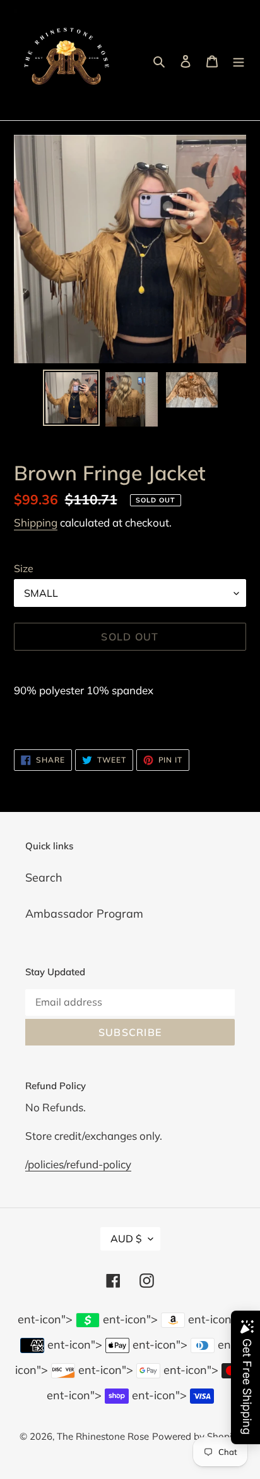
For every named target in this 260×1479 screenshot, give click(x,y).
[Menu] (238, 60)
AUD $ (126, 1238)
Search (43, 877)
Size (23, 568)
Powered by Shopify (196, 1436)
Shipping (35, 522)
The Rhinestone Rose (103, 1436)
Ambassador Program (84, 913)
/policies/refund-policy (78, 1164)
